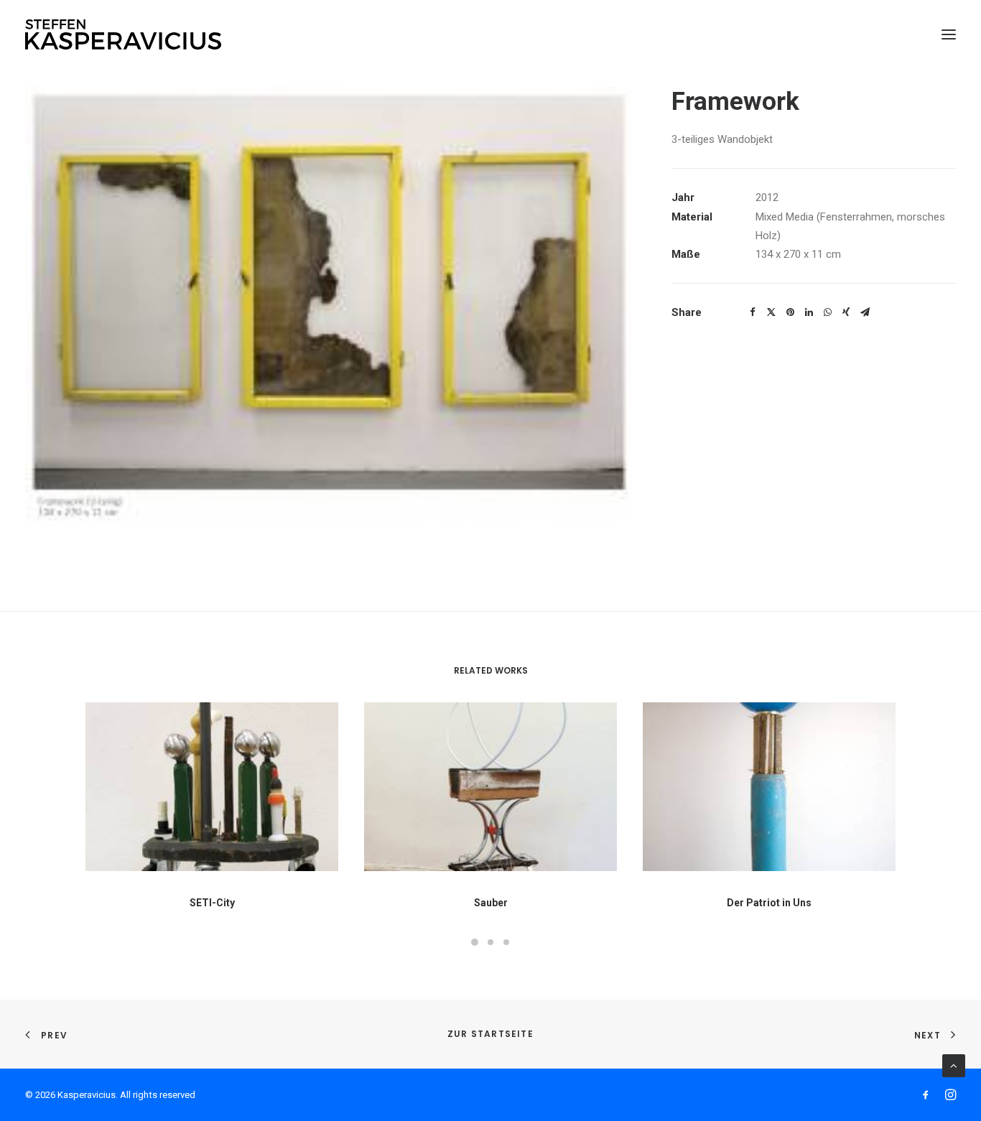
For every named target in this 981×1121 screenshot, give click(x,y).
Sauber (491, 902)
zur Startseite (490, 1034)
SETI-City (212, 902)
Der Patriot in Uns (769, 902)
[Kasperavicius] (123, 34)
